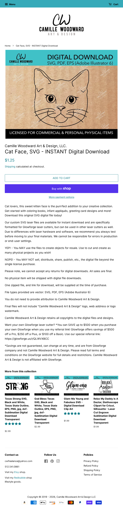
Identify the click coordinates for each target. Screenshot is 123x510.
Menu (12, 4)
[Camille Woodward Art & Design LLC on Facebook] (46, 461)
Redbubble (20, 477)
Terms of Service (93, 474)
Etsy (16, 472)
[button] (13, 423)
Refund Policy (91, 465)
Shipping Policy (92, 470)
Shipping (10, 166)
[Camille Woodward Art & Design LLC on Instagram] (58, 461)
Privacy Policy (91, 461)
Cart (115, 4)
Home (7, 46)
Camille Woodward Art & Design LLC (76, 496)
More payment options (61, 197)
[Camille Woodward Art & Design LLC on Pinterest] (52, 461)
